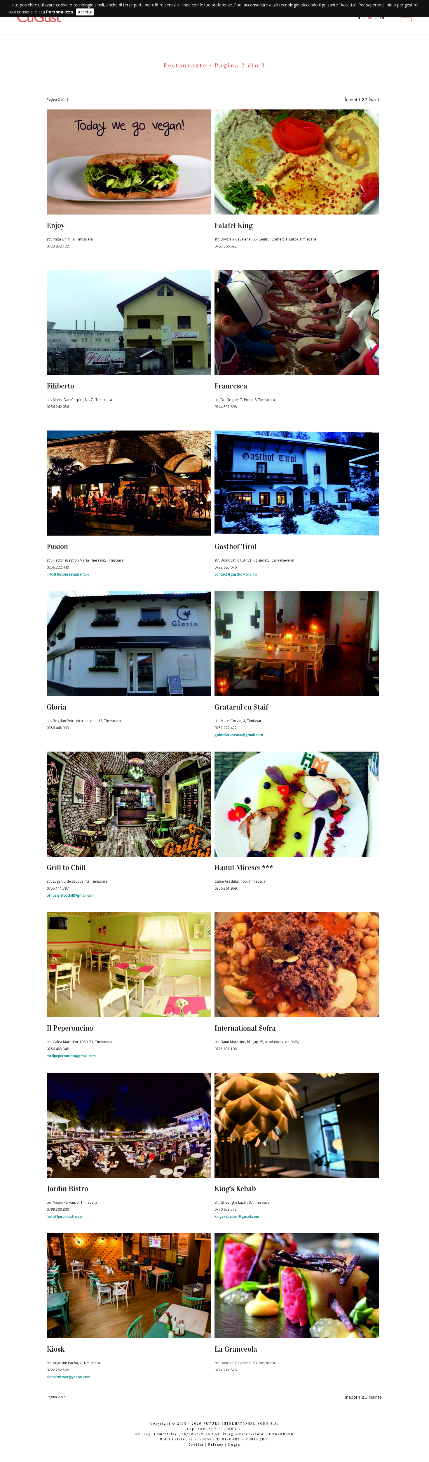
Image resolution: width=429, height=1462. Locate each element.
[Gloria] (129, 694)
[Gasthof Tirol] (296, 534)
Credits (196, 1444)
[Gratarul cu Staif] (296, 694)
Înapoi (351, 99)
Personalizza (59, 12)
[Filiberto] (129, 373)
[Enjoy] (129, 213)
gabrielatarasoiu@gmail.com (238, 734)
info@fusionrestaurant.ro (68, 574)
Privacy (216, 1444)
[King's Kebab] (296, 1176)
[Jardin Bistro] (129, 1176)
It (359, 17)
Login (234, 1444)
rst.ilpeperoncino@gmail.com (71, 1055)
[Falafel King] (296, 213)
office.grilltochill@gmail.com (71, 895)
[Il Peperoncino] (129, 1015)
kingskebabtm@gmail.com (236, 1216)
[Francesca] (296, 373)
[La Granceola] (296, 1336)
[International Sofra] (296, 1015)
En (382, 17)
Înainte (375, 99)
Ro (370, 17)
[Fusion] (129, 534)
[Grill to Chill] (129, 855)
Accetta (85, 12)
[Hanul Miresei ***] (296, 855)
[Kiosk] (129, 1336)
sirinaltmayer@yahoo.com (68, 1376)
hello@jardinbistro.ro (64, 1216)
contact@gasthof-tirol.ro (235, 574)
